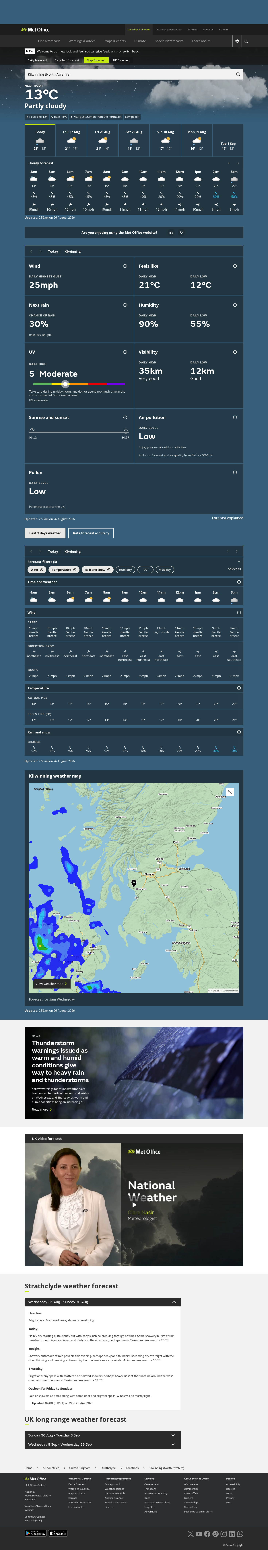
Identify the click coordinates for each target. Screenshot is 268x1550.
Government (151, 1484)
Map (96, 60)
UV (145, 570)
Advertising (151, 1511)
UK (121, 60)
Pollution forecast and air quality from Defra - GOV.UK (175, 455)
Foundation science (116, 1502)
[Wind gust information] (125, 266)
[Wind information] (238, 612)
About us (208, 29)
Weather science (114, 1488)
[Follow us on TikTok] (215, 1533)
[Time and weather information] (238, 582)
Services (192, 29)
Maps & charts (115, 41)
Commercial (191, 1488)
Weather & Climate (79, 1478)
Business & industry (155, 1493)
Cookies (230, 1488)
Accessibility (233, 1484)
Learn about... (202, 41)
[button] (134, 884)
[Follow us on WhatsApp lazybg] (240, 1533)
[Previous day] (31, 251)
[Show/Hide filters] (239, 561)
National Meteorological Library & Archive (38, 1495)
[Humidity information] (234, 305)
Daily (37, 60)
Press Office (191, 1493)
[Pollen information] (234, 472)
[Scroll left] (228, 163)
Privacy (230, 1498)
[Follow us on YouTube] (199, 1533)
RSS (228, 1502)
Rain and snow (93, 570)
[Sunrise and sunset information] (125, 417)
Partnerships (191, 1502)
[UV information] (125, 352)
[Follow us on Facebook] (207, 1533)
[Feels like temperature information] (234, 266)
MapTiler (215, 990)
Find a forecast (49, 41)
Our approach (113, 1484)
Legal (229, 1493)
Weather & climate (139, 29)
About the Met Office (196, 1478)
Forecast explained (227, 517)
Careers (223, 29)
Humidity (125, 570)
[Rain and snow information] (238, 732)
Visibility (165, 570)
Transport (150, 1488)
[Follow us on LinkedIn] (232, 1533)
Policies (230, 1478)
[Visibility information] (234, 352)
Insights (149, 1507)
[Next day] (40, 251)
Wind (33, 570)
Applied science (114, 1498)
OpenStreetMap (230, 990)
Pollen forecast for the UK (47, 507)
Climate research (115, 1493)
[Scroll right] (238, 163)
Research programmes (169, 29)
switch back (130, 51)
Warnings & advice (82, 41)
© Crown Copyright (233, 1545)
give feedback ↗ (107, 51)
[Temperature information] (238, 688)
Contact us (190, 1507)
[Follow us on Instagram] (223, 1533)
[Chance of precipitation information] (125, 305)
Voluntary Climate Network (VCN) (35, 1518)
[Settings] (237, 41)
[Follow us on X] (191, 1533)
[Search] (236, 73)
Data (147, 1498)
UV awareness (38, 400)
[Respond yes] (171, 232)
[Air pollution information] (234, 417)
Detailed (67, 60)
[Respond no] (181, 232)
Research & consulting (157, 1502)
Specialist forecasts (169, 41)
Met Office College (35, 1485)
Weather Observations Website (38, 1508)
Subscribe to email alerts (198, 1511)
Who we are (191, 1484)
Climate (140, 41)
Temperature (59, 570)
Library (109, 1507)
